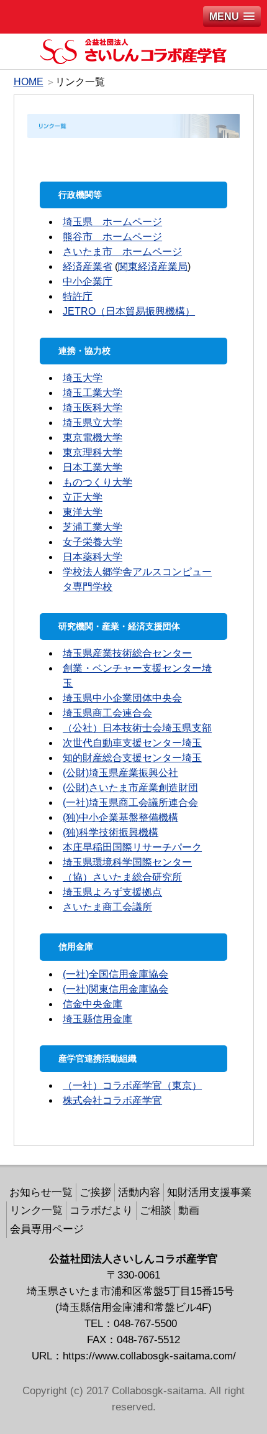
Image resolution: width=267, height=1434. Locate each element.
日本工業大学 (92, 467)
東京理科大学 (92, 452)
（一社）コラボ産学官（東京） (132, 1085)
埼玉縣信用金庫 (97, 1019)
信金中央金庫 (92, 1004)
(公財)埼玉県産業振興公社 (120, 772)
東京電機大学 (92, 437)
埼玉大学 (82, 377)
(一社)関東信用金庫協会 (115, 989)
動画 (188, 1210)
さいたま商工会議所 (107, 907)
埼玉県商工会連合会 (107, 713)
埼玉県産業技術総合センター (127, 653)
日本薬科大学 (92, 557)
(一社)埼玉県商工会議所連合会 (130, 802)
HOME (28, 81)
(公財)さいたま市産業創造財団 (130, 787)
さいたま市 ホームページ (122, 251)
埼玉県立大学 (92, 422)
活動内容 (139, 1192)
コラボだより (101, 1210)
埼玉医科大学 (92, 407)
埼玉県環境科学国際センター (127, 862)
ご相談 (155, 1210)
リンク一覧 (36, 1210)
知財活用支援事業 (209, 1192)
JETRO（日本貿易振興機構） (129, 311)
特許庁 (78, 296)
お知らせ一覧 (41, 1192)
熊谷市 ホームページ (112, 236)
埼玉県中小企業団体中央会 (122, 698)
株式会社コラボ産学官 (112, 1100)
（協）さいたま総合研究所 (122, 877)
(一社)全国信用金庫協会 (115, 974)
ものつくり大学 (97, 482)
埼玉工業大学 (92, 392)
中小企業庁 (87, 281)
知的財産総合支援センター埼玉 (132, 757)
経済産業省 (87, 266)
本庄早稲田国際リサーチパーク (132, 847)
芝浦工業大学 (92, 527)
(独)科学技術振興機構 (110, 832)
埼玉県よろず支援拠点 (112, 892)
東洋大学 (82, 512)
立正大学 (82, 497)
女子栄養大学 (92, 542)
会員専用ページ (47, 1229)
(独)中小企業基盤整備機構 (120, 817)
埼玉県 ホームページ (112, 221)
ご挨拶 (95, 1192)
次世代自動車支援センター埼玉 (132, 743)
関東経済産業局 (153, 266)
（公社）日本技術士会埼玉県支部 (137, 728)
